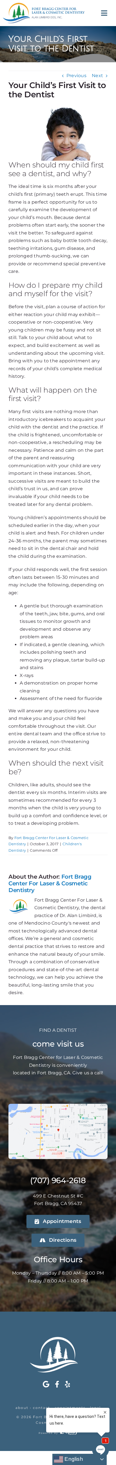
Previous (76, 75)
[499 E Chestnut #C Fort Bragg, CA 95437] (58, 1106)
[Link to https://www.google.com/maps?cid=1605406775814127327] (46, 1384)
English (73, 1459)
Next (97, 75)
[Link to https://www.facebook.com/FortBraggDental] (57, 1384)
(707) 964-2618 (58, 1180)
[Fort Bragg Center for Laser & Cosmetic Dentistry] (43, 5)
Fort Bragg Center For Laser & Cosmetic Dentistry (50, 883)
